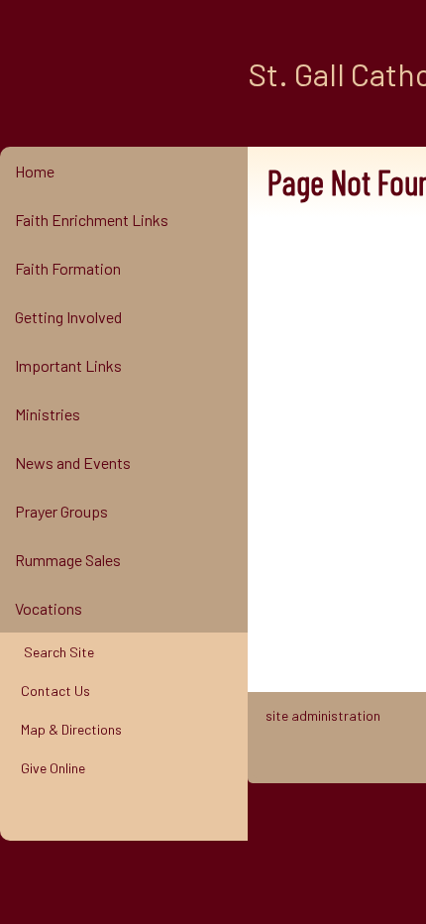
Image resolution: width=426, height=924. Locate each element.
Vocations (48, 608)
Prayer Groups (61, 511)
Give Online (50, 767)
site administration (323, 715)
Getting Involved (68, 316)
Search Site (54, 651)
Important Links (68, 365)
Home (34, 171)
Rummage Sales (68, 559)
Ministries (47, 413)
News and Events (73, 462)
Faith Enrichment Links (91, 219)
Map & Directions (68, 729)
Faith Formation (68, 268)
